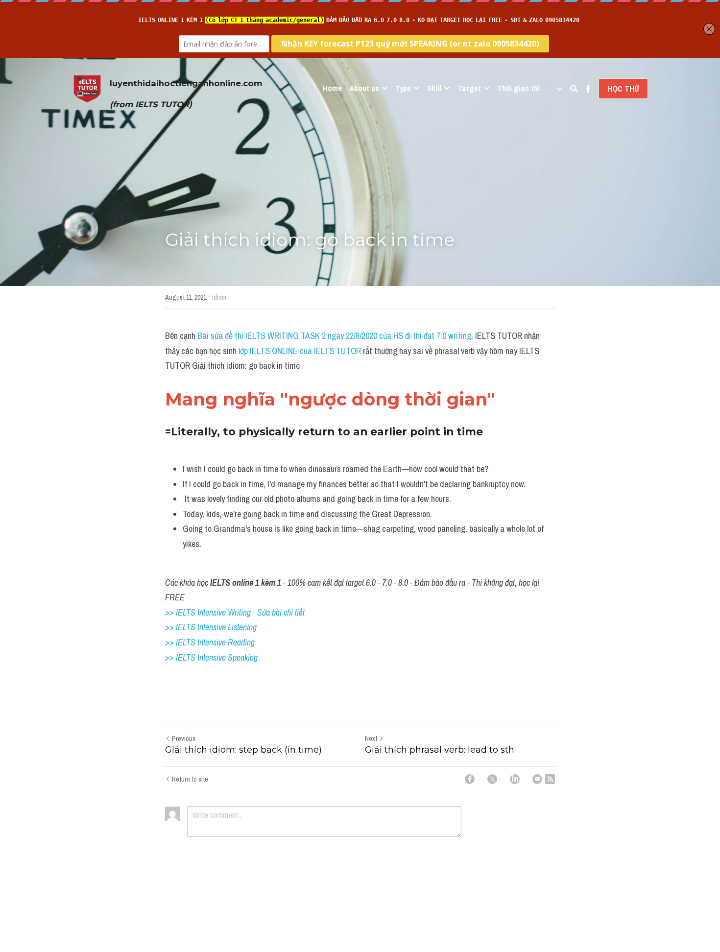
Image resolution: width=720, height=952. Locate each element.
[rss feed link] (550, 779)
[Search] (574, 89)
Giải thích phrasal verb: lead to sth (439, 749)
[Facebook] (470, 779)
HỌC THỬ (623, 88)
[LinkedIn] (515, 779)
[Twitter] (492, 779)
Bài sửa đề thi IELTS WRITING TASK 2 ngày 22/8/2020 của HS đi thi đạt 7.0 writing (334, 336)
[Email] (537, 779)
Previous (183, 738)
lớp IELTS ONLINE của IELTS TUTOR (299, 351)
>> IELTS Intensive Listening (211, 627)
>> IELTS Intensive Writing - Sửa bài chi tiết (235, 612)
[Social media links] (588, 89)
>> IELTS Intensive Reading (210, 642)
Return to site (190, 779)
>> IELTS (181, 657)
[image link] (87, 88)
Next (371, 738)
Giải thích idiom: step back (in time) (243, 749)
